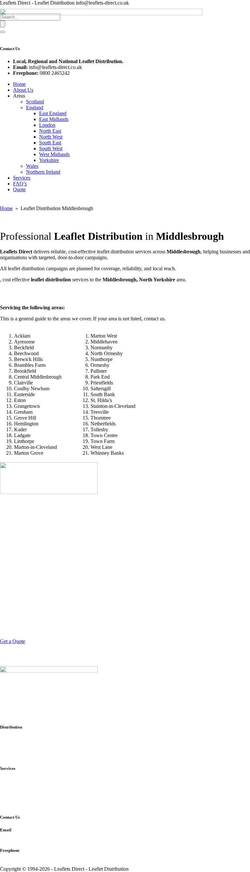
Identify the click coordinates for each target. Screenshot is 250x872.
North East (50, 131)
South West (50, 148)
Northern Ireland (43, 172)
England (34, 107)
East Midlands (53, 119)
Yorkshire (49, 160)
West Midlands (54, 154)
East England (52, 113)
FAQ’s (20, 183)
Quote (19, 189)
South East (50, 142)
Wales (32, 166)
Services (21, 178)
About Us (23, 90)
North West (50, 137)
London (47, 125)
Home (19, 84)
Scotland (35, 101)
